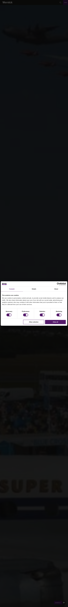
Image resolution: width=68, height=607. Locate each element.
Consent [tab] (11, 289)
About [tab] (56, 289)
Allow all (55, 322)
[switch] (25, 314)
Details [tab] (34, 289)
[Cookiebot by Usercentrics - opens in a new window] (58, 284)
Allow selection (33, 322)
